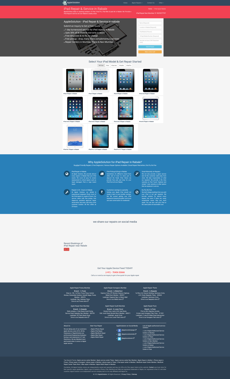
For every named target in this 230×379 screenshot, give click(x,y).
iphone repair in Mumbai (93, 362)
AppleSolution (73, 2)
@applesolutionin (127, 338)
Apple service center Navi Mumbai (126, 360)
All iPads (101, 65)
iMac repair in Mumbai (88, 364)
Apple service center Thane (105, 360)
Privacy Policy (126, 374)
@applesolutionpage (128, 330)
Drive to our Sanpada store (79, 317)
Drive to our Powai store (79, 301)
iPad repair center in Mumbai (126, 362)
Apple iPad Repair (96, 331)
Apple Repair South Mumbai (115, 306)
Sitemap (134, 374)
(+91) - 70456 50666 (115, 272)
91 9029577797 (160, 13)
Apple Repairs (137, 3)
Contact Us (151, 3)
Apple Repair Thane (150, 288)
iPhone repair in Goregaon (77, 362)
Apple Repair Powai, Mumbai (80, 288)
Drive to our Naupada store (149, 299)
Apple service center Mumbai (86, 360)
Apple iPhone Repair (97, 329)
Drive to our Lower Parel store (114, 317)
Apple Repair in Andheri (145, 360)
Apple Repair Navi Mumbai (80, 306)
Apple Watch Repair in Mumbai (105, 364)
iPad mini (114, 65)
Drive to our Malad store (114, 299)
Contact (151, 367)
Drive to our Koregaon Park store (149, 317)
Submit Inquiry (150, 46)
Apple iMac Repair (97, 335)
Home (125, 3)
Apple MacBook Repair (98, 333)
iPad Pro (128, 65)
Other (161, 3)
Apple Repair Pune (150, 306)
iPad (107, 65)
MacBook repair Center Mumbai (146, 362)
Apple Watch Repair (97, 337)
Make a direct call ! (150, 52)
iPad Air (121, 65)
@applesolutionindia (128, 334)
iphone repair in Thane (109, 362)
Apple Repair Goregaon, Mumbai (115, 288)
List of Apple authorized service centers (154, 326)
